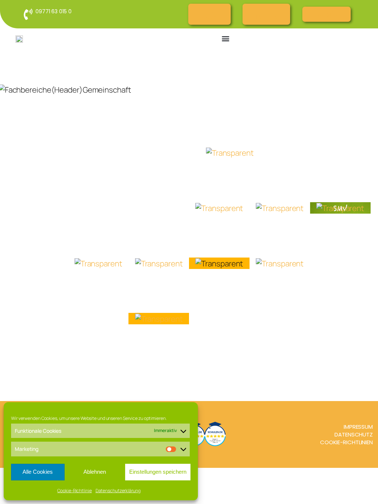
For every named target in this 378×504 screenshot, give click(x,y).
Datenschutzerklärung (118, 490)
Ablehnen (94, 472)
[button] (226, 38)
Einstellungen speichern (157, 472)
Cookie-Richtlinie (74, 490)
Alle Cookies (38, 472)
